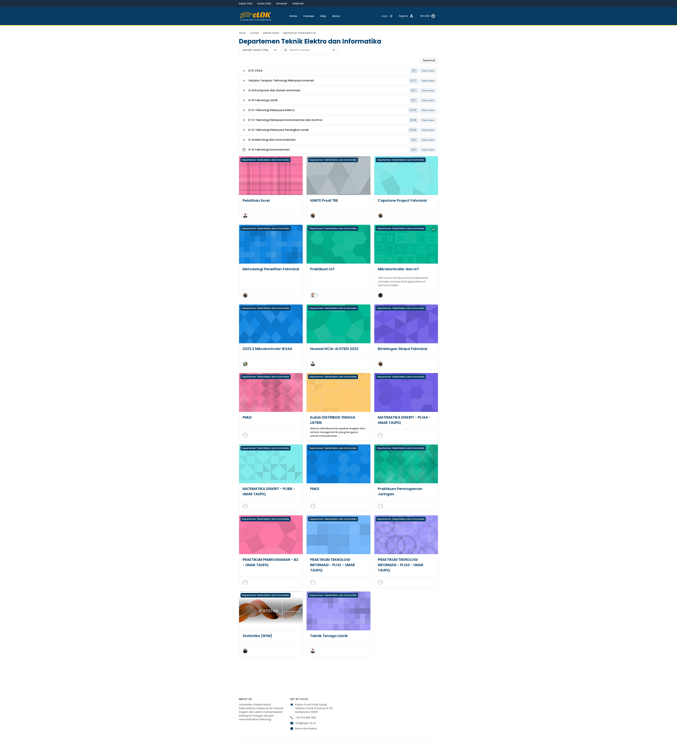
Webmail (297, 3)
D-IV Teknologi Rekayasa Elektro (271, 110)
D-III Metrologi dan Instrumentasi (271, 140)
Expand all (429, 60)
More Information (306, 728)
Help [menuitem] (323, 16)
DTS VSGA (255, 71)
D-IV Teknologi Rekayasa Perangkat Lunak (278, 130)
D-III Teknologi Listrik (263, 100)
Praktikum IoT (322, 269)
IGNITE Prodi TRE (324, 200)
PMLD (247, 417)
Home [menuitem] (293, 16)
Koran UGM (264, 3)
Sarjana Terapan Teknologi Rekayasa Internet (281, 80)
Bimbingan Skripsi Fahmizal (402, 348)
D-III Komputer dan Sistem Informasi (274, 90)
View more (428, 70)
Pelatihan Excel (256, 200)
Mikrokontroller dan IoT (398, 269)
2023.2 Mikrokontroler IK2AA (267, 348)
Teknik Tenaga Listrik (329, 635)
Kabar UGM (245, 3)
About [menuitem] (336, 16)
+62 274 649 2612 (305, 717)
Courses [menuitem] (308, 16)
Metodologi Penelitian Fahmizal (271, 269)
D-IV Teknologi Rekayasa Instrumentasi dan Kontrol (285, 120)
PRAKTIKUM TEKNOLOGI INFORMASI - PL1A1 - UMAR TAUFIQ (332, 565)
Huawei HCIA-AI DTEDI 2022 (334, 348)
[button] (245, 215)
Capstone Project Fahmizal (402, 200)
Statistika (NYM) (257, 635)
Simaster (281, 3)
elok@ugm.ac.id (305, 723)
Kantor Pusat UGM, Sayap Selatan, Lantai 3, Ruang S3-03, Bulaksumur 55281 (314, 708)
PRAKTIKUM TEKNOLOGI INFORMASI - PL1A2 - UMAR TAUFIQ (400, 565)
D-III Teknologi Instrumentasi (268, 150)
